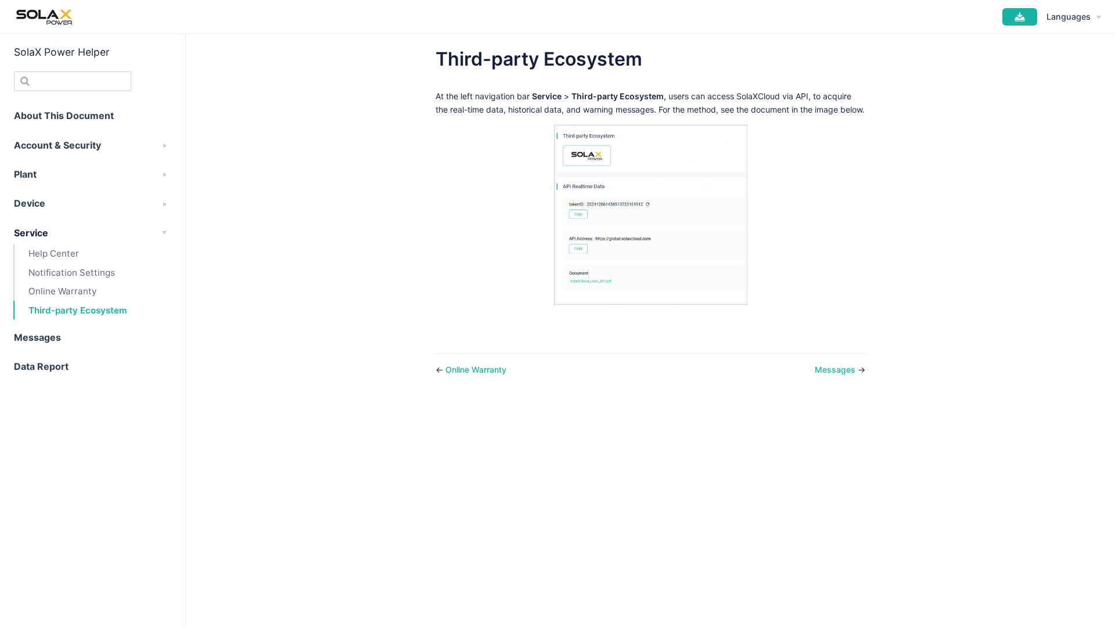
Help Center (53, 253)
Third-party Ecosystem (77, 310)
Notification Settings (71, 272)
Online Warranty (62, 291)
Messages (836, 369)
